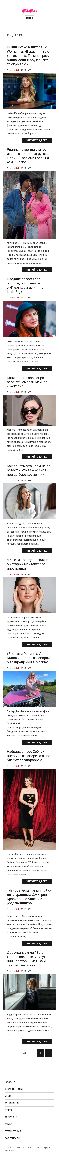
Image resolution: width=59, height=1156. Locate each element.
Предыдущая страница (40, 1056)
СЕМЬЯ (8, 1124)
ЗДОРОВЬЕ (11, 1117)
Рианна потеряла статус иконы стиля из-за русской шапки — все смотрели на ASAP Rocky (29, 156)
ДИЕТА (8, 1110)
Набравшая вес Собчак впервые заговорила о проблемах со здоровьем (29, 756)
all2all (7, 1147)
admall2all (14, 70)
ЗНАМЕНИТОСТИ (14, 1089)
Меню (29, 18)
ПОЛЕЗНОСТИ (12, 1138)
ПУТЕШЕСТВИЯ (13, 1131)
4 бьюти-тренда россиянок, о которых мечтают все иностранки (29, 564)
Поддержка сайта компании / (25, 1147)
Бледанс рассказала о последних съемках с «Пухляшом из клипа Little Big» (25, 285)
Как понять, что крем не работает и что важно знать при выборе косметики (29, 470)
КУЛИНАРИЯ (12, 1103)
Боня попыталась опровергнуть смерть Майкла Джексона (27, 382)
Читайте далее (37, 140)
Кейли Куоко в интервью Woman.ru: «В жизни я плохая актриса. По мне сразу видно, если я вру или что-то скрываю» (28, 55)
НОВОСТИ (10, 1082)
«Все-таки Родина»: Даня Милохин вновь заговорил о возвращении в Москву (28, 658)
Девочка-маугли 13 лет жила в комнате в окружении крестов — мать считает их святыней (28, 959)
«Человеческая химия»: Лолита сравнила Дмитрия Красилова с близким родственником (29, 896)
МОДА (8, 1096)
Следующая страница (48, 1056)
